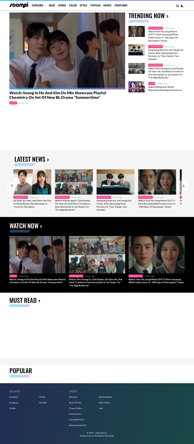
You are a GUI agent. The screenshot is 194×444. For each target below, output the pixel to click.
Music (107, 5)
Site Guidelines (105, 397)
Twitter (12, 408)
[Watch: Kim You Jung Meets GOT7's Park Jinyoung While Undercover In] (157, 182)
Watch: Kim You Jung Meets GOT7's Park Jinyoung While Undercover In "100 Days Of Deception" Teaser (163, 36)
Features (121, 5)
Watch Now (24, 225)
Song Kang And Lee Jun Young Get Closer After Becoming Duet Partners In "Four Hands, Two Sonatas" (165, 54)
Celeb (73, 5)
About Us (73, 397)
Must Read (23, 300)
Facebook (13, 397)
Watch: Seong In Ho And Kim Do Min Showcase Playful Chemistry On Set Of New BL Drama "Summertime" (57, 95)
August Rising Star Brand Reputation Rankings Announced (165, 88)
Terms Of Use (75, 402)
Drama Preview (155, 28)
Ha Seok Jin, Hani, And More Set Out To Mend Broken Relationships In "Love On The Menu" (32, 203)
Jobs (101, 408)
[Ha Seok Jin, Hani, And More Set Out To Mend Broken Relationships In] (32, 182)
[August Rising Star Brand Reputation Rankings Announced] (136, 86)
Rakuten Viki (103, 436)
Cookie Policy (75, 414)
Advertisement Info (77, 425)
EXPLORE (37, 5)
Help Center (104, 402)
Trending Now (147, 15)
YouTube (43, 402)
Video (62, 5)
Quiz (52, 5)
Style (83, 5)
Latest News (29, 158)
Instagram (13, 402)
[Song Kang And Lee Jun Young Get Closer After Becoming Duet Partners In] (115, 182)
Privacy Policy (75, 408)
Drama (13, 103)
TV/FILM (95, 5)
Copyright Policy (76, 419)
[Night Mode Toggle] (182, 6)
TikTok (42, 397)
